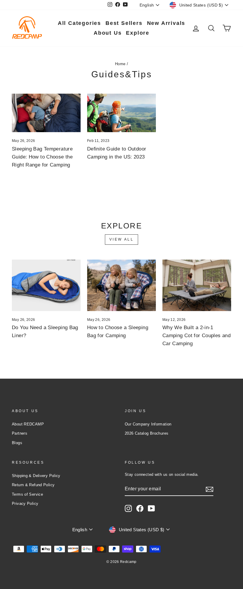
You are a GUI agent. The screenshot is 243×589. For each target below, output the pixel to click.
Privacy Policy (25, 503)
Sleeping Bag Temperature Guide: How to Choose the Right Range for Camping (42, 157)
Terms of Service (27, 494)
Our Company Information (148, 424)
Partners (19, 433)
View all (121, 239)
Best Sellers (124, 23)
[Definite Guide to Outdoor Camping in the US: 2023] (121, 113)
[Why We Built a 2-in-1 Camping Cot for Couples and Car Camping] (196, 285)
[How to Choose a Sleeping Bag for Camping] (121, 285)
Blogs (17, 443)
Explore (137, 33)
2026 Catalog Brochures (146, 433)
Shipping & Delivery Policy (36, 475)
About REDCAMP (28, 424)
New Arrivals (166, 23)
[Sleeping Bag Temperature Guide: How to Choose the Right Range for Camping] (46, 113)
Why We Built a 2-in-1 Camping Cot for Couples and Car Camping (196, 335)
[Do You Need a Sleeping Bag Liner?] (46, 285)
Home (120, 64)
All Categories (79, 23)
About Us (108, 33)
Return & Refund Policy (33, 485)
